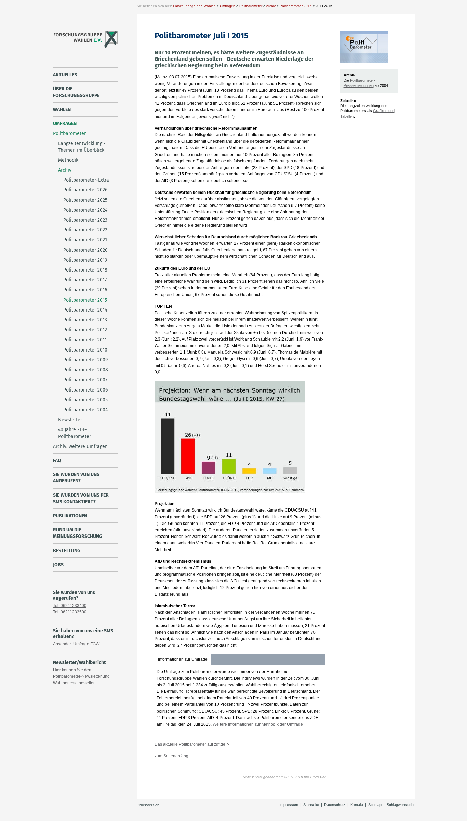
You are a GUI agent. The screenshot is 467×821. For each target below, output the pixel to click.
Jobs (58, 565)
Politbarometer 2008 (85, 370)
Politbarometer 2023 (85, 220)
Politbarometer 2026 (85, 190)
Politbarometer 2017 (85, 280)
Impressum (288, 805)
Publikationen (70, 516)
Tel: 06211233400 (69, 605)
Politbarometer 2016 (85, 290)
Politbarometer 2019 (85, 260)
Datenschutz (334, 805)
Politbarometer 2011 (85, 340)
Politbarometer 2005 (85, 400)
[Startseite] (85, 46)
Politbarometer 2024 (85, 210)
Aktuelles (65, 75)
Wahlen (62, 109)
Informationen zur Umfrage (183, 659)
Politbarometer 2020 (85, 250)
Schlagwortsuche (401, 805)
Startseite (311, 805)
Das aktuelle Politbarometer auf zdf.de (190, 744)
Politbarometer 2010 (85, 350)
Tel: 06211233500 (69, 612)
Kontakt (356, 805)
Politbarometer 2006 (85, 390)
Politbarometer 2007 (85, 380)
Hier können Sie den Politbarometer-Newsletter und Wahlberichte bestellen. (81, 676)
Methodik (68, 160)
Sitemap (375, 805)
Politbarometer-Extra (86, 180)
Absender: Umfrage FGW (76, 643)
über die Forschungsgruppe (76, 92)
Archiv (271, 6)
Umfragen (227, 6)
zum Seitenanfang (171, 756)
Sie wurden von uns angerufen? (76, 478)
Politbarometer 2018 (85, 270)
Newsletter (70, 420)
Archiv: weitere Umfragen (80, 446)
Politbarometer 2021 (85, 240)
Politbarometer (250, 6)
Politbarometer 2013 (85, 320)
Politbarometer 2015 (296, 6)
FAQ (57, 460)
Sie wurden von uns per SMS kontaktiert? (81, 498)
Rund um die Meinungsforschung (77, 533)
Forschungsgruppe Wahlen (194, 6)
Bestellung (66, 551)
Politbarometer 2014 (85, 310)
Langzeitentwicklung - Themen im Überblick (82, 147)
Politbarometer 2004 (85, 410)
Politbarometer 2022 (85, 230)
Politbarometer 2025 (85, 200)
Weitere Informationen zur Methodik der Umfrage (258, 724)
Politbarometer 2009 (85, 360)
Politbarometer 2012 (85, 330)
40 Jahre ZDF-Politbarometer (74, 433)
